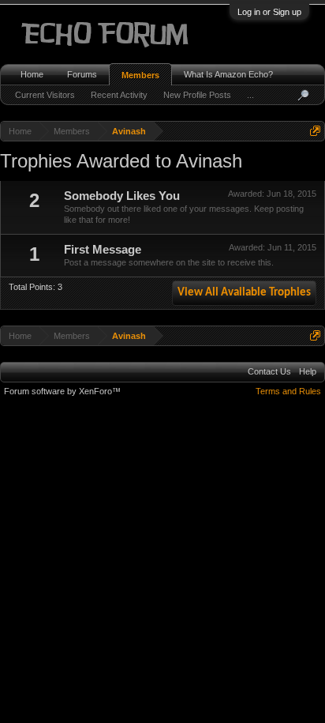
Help (307, 371)
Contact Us (269, 371)
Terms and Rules (288, 391)
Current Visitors (45, 95)
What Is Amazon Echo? (228, 74)
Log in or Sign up (269, 12)
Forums (82, 74)
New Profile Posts (197, 95)
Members (140, 75)
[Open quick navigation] (315, 131)
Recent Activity (119, 95)
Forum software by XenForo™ (62, 391)
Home (32, 74)
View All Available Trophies (244, 293)
